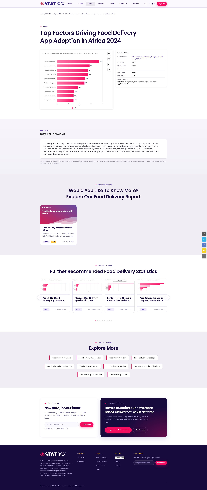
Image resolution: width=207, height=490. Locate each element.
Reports (101, 3)
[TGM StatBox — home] (52, 4)
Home (69, 3)
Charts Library (101, 461)
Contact (135, 3)
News (112, 3)
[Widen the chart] (109, 53)
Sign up (162, 4)
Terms (117, 461)
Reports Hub (101, 465)
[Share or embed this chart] (109, 64)
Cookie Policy (120, 457)
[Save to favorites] (109, 59)
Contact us (140, 430)
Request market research (118, 430)
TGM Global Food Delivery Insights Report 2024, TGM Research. (147, 58)
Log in (152, 4)
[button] (204, 234)
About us (123, 3)
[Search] (145, 4)
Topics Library (101, 458)
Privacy (117, 465)
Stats (90, 3)
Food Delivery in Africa (54, 14)
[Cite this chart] (109, 70)
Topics (80, 3)
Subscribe (86, 424)
